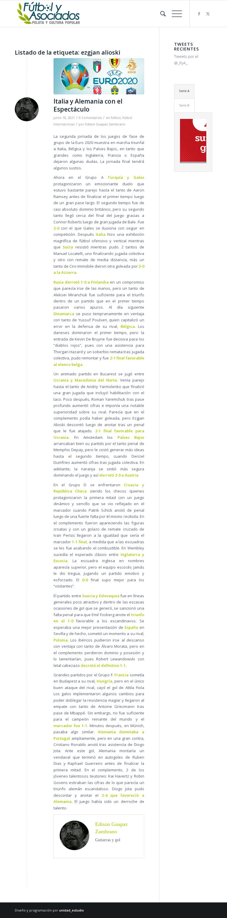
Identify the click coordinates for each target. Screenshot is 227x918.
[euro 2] (98, 76)
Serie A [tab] (184, 91)
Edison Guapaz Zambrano (105, 124)
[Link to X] (207, 13)
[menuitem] (160, 13)
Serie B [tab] (184, 105)
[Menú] (174, 13)
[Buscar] (160, 13)
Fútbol (116, 118)
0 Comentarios (90, 118)
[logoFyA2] (49, 13)
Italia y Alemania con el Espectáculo (87, 105)
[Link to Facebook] (198, 13)
